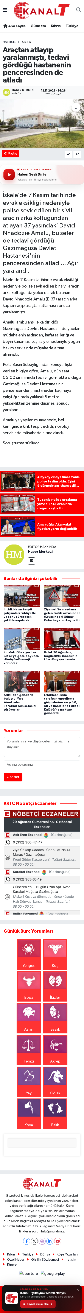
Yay (29, 1093)
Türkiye (72, 26)
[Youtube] (57, 1241)
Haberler (9, 42)
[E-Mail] (31, 561)
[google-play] (53, 1275)
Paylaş (12, 153)
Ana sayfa (16, 26)
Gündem (38, 26)
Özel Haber (16, 1259)
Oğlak (55, 1093)
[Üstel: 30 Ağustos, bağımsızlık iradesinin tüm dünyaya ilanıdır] (62, 639)
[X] (34, 1241)
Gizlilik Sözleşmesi (45, 1259)
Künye (12, 1264)
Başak (55, 1029)
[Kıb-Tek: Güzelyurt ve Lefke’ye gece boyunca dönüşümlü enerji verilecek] (22, 639)
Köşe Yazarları (67, 1254)
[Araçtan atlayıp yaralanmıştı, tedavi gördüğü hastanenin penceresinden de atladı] (42, 124)
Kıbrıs (56, 26)
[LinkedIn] (49, 1241)
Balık (55, 1125)
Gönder (13, 777)
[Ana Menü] (5, 10)
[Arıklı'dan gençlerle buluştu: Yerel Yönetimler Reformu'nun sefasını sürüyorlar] (22, 681)
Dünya (45, 1254)
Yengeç (29, 966)
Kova (29, 1125)
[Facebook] (26, 1241)
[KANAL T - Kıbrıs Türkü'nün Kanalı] (42, 10)
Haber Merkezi (40, 551)
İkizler (55, 998)
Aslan (28, 1029)
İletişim (71, 1259)
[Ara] (78, 10)
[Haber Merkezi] (14, 554)
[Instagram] (42, 1241)
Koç (55, 966)
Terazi (29, 1061)
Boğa (28, 998)
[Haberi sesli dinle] (9, 174)
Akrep (55, 1061)
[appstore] (29, 1275)
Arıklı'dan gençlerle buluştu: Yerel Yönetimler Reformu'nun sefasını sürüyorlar (20, 702)
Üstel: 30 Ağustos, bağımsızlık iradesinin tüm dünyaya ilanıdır (60, 656)
